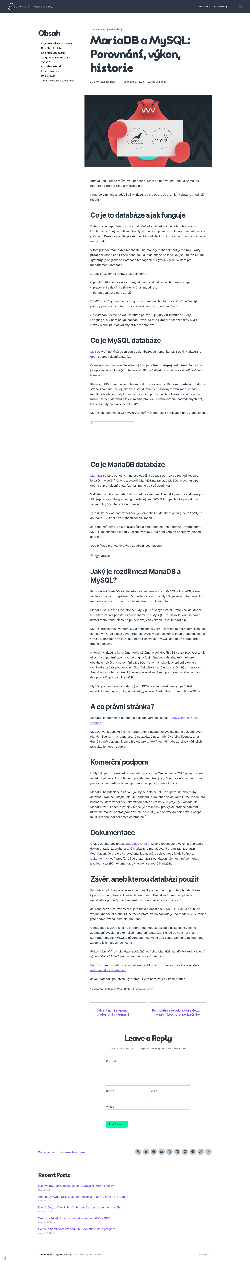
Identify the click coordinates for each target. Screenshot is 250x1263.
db (106, 989)
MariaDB (96, 475)
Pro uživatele (204, 6)
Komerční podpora (50, 71)
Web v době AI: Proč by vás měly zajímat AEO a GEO (74, 1218)
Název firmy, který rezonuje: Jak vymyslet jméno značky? (76, 1185)
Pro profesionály (220, 6)
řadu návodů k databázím (108, 970)
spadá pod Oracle (137, 843)
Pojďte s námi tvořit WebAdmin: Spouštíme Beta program (76, 1229)
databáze (99, 989)
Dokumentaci (99, 858)
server (149, 989)
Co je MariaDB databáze (53, 53)
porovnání (140, 989)
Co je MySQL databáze (52, 48)
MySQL (95, 351)
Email (153, 1091)
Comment (111, 1061)
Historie (112, 989)
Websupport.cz (46, 1152)
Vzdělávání (114, 29)
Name (110, 1091)
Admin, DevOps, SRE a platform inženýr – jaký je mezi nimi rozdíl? (83, 1196)
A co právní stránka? (51, 66)
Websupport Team (106, 82)
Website (110, 1107)
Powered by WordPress (88, 1254)
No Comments (159, 82)
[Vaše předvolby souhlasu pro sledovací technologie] (5, 1258)
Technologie (98, 29)
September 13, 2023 (134, 82)
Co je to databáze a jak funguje (56, 43)
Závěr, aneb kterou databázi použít (58, 80)
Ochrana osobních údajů (71, 1152)
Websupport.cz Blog (59, 1254)
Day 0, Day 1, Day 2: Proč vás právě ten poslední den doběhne (80, 1207)
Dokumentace (48, 76)
